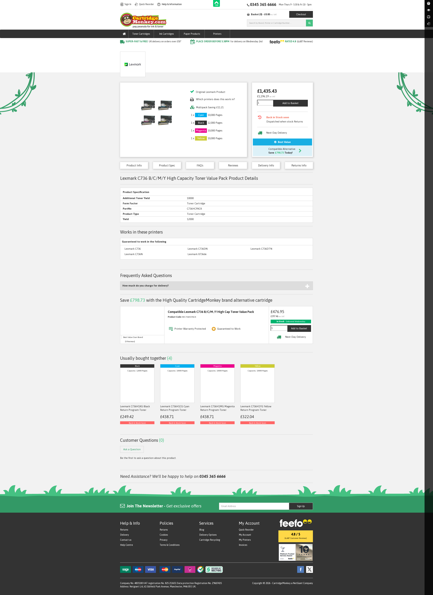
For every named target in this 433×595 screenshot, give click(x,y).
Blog (201, 529)
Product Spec (167, 165)
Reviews (233, 165)
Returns (124, 529)
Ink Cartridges (166, 33)
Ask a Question (195, 63)
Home (123, 48)
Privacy (163, 540)
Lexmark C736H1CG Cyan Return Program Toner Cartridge (174, 410)
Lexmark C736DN (198, 248)
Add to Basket (290, 103)
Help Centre (126, 545)
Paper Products (192, 33)
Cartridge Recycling (209, 540)
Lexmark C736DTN (261, 248)
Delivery (124, 534)
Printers (217, 33)
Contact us (125, 540)
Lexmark (160, 48)
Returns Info (298, 165)
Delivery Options (208, 534)
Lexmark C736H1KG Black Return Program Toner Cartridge (135, 410)
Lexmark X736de (197, 254)
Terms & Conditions (170, 545)
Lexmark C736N (133, 254)
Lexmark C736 (132, 248)
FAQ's (200, 165)
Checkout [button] (301, 14)
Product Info (134, 165)
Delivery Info (266, 165)
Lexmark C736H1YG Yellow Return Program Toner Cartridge (255, 410)
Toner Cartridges (141, 33)
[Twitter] (308, 569)
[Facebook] (299, 569)
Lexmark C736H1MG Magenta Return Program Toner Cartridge (217, 410)
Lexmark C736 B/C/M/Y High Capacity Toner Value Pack (201, 48)
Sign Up (301, 506)
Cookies (164, 534)
